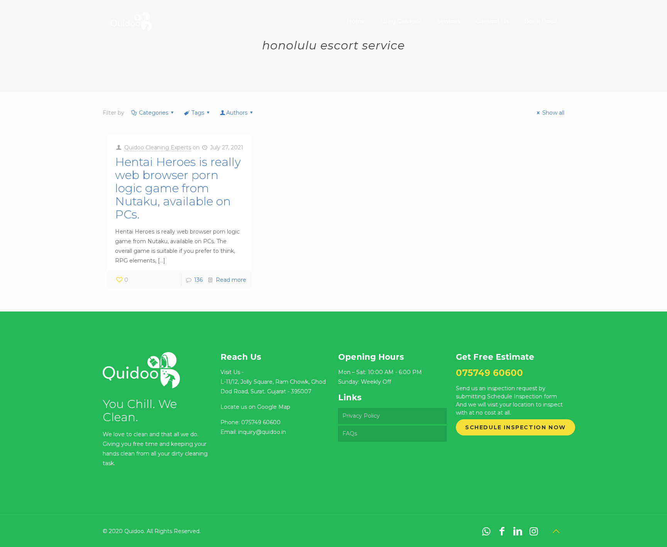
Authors (236, 112)
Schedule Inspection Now (515, 427)
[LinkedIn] (518, 531)
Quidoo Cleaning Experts (157, 147)
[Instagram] (533, 531)
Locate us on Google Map (255, 406)
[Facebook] (502, 531)
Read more (231, 279)
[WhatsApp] (486, 531)
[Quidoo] (130, 15)
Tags (197, 112)
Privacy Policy (361, 415)
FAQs (349, 433)
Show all (553, 112)
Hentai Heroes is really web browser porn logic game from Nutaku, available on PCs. (178, 188)
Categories (153, 112)
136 (198, 279)
